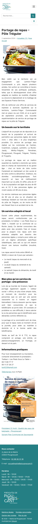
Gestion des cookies (9, 515)
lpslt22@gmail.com (9, 367)
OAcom (14, 521)
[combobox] (16, 16)
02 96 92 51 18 (17, 459)
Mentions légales (8, 512)
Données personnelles (23, 512)
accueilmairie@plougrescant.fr (20, 463)
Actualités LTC (22, 38)
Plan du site (22, 515)
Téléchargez (6, 372)
